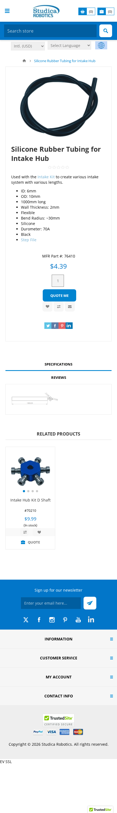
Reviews (58, 377)
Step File (28, 239)
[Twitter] (25, 619)
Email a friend (70, 306)
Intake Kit (46, 176)
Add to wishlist (47, 306)
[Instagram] (52, 619)
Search (105, 30)
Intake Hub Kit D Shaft (30, 500)
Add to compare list (59, 306)
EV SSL (6, 761)
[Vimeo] (91, 619)
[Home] (24, 60)
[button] (24, 491)
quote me (59, 295)
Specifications (58, 364)
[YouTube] (78, 619)
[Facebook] (39, 619)
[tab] (58, 364)
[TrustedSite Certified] (58, 720)
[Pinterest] (65, 619)
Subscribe (90, 603)
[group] (30, 471)
